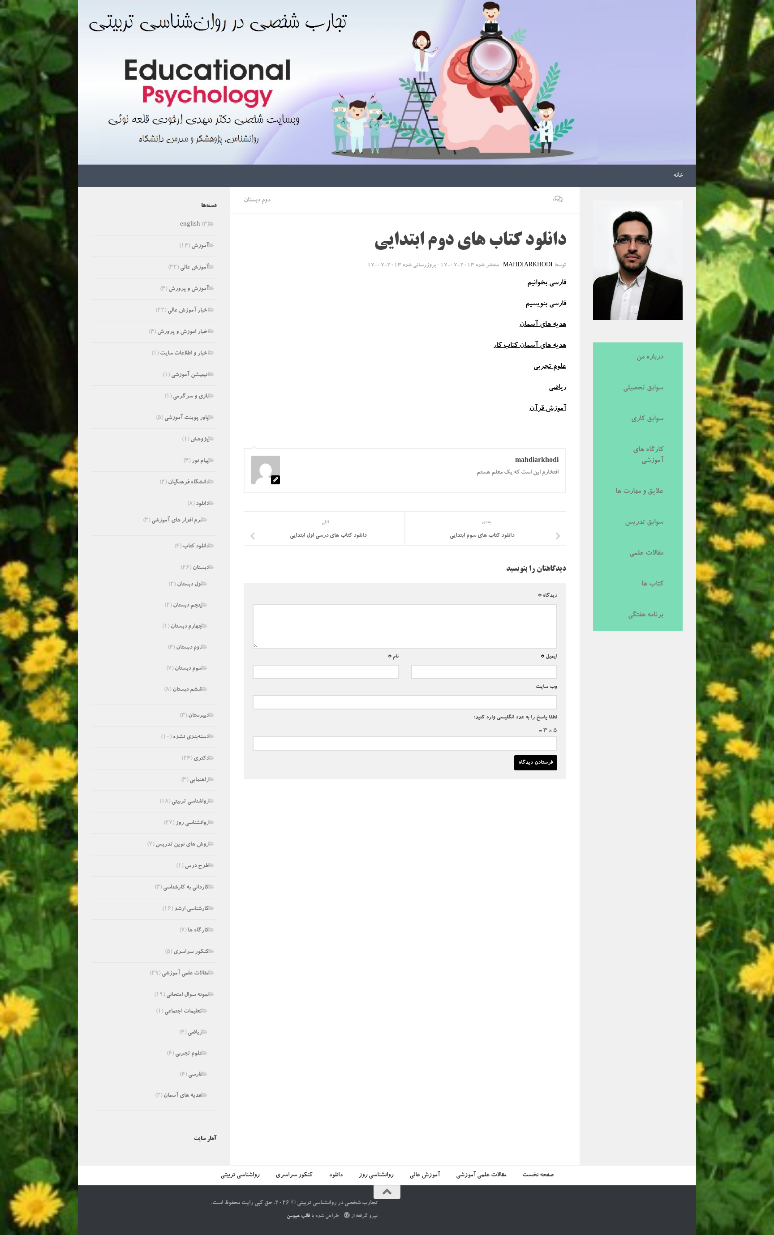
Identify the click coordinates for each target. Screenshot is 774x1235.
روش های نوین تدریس (182, 845)
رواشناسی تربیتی (190, 802)
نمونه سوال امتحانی (187, 995)
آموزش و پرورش (188, 289)
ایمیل (549, 657)
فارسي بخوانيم (546, 283)
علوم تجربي (549, 367)
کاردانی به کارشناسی (186, 888)
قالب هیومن (298, 1216)
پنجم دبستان (187, 606)
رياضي (557, 388)
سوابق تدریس (644, 523)
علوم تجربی (188, 1054)
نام (393, 657)
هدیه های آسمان (182, 1096)
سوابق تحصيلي (643, 389)
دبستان (201, 568)
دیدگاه (547, 596)
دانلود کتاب (196, 546)
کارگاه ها (198, 930)
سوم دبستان (188, 669)
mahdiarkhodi (528, 265)
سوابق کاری (647, 419)
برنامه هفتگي (645, 615)
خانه (678, 175)
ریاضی (195, 1033)
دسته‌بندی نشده (191, 737)
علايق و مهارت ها (639, 492)
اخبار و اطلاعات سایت (184, 353)
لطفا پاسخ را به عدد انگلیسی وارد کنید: (515, 717)
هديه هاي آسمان (543, 325)
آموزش (200, 246)
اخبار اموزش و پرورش (183, 332)
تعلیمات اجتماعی (183, 1012)
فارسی (195, 1075)
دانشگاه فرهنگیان (188, 482)
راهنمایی (199, 780)
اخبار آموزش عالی (188, 311)
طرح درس (197, 866)
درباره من (649, 358)
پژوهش (199, 439)
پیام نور (200, 461)
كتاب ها (652, 585)
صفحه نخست (538, 1175)
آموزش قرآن (547, 409)
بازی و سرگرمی (191, 396)
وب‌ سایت (546, 687)
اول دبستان (189, 584)
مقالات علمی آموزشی (185, 973)
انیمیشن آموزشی (190, 375)
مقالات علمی (646, 554)
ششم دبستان (187, 690)
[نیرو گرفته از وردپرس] (347, 1215)
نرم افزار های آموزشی (176, 520)
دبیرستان (198, 716)
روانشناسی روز (192, 823)
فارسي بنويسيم (545, 304)
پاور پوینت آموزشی (186, 418)
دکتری (201, 759)
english (190, 225)
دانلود (202, 504)
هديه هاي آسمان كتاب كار (529, 346)
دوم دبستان (257, 200)
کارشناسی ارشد (191, 909)
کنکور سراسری (191, 952)
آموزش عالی (194, 268)
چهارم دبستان (186, 627)
